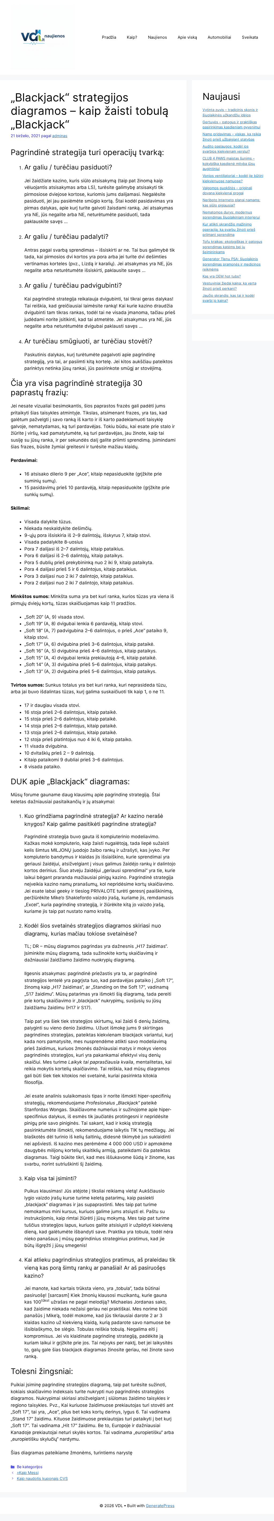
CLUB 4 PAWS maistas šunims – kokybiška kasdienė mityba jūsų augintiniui (229, 163)
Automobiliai (219, 37)
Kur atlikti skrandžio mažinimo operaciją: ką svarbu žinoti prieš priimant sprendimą (229, 229)
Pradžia (109, 37)
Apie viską (187, 37)
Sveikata (250, 37)
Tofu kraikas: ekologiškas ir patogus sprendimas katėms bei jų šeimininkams (232, 246)
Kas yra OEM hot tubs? (222, 276)
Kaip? (132, 37)
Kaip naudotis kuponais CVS (42, 1478)
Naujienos (157, 37)
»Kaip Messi (28, 1472)
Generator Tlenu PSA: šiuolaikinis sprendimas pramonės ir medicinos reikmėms (232, 264)
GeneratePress (160, 1505)
